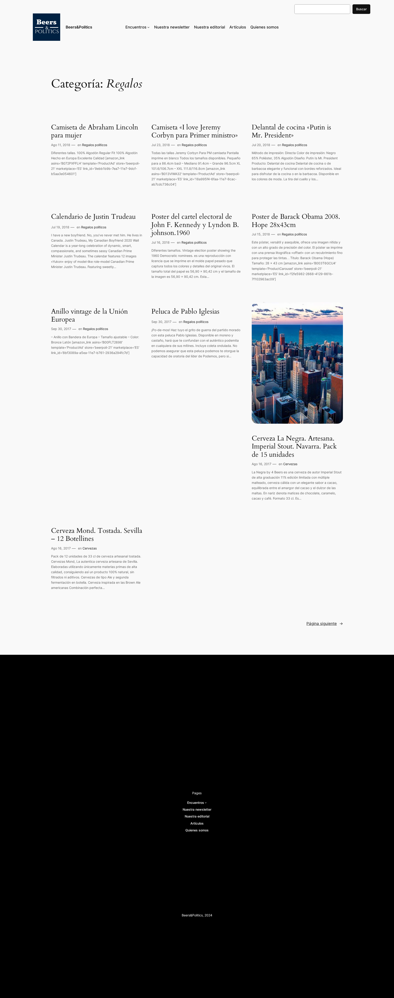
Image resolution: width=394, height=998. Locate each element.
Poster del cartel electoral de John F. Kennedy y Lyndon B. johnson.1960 (195, 225)
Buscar (361, 9)
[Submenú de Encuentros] (148, 27)
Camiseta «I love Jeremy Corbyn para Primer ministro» (194, 132)
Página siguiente (324, 623)
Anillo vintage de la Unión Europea (89, 316)
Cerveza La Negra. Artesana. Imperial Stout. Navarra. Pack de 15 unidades (294, 447)
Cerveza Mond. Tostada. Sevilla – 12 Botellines (96, 535)
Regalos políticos (94, 145)
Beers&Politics (79, 27)
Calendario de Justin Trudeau (93, 217)
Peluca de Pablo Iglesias (185, 312)
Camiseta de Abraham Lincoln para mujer (94, 132)
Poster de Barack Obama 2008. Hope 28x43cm (296, 221)
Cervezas (290, 464)
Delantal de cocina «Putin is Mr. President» (291, 132)
